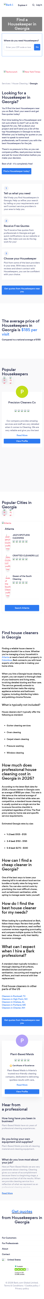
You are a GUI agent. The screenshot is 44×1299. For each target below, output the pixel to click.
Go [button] (37, 47)
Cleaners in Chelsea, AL (13, 1002)
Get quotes (22, 1211)
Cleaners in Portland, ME (14, 1004)
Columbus (7, 660)
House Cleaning (20, 83)
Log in (39, 4)
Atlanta (5, 657)
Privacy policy (22, 1288)
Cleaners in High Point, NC (15, 999)
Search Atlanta (22, 608)
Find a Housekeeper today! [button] (16, 171)
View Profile (22, 441)
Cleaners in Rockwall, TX (14, 996)
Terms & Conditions (13, 1285)
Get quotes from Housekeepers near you (22, 290)
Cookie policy (31, 1285)
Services (6, 83)
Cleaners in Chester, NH (13, 1007)
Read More (7, 1193)
